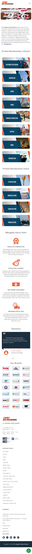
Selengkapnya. (8, 44)
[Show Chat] (28, 550)
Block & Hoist (6, 465)
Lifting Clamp (6, 492)
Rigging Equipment (8, 487)
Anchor (5, 454)
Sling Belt (5, 462)
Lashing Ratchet (7, 489)
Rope (4, 459)
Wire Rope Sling (7, 478)
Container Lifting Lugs (9, 476)
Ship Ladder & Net (8, 500)
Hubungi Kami (6, 525)
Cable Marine (6, 473)
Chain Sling (6, 484)
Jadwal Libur (6, 531)
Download (5, 528)
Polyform (5, 495)
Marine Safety (6, 468)
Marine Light (6, 498)
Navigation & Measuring (9, 503)
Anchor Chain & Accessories (10, 481)
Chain (4, 457)
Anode (4, 470)
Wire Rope (5, 451)
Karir (4, 523)
